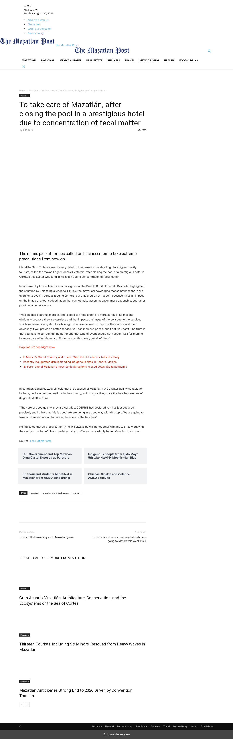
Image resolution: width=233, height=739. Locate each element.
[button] (209, 51)
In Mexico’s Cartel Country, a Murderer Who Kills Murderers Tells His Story (71, 357)
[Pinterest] (81, 138)
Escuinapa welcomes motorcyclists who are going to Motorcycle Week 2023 (119, 539)
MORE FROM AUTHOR (67, 558)
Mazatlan (29, 60)
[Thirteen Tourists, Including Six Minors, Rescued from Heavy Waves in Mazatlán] (82, 623)
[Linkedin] (48, 138)
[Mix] (56, 138)
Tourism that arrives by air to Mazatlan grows (46, 537)
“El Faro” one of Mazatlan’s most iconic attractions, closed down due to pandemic (75, 366)
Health (169, 60)
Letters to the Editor (39, 28)
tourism (76, 493)
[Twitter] (23, 66)
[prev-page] (21, 704)
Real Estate (94, 60)
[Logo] (47, 54)
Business (113, 60)
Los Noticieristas (41, 441)
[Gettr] (123, 138)
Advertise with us (38, 20)
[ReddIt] (64, 138)
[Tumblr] (39, 138)
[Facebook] (23, 138)
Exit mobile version (116, 734)
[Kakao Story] (115, 138)
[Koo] (131, 138)
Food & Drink (188, 60)
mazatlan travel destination (56, 493)
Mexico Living (149, 60)
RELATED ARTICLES (34, 558)
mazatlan (34, 493)
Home (22, 90)
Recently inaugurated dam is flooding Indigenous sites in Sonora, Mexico (70, 362)
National (48, 60)
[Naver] (98, 138)
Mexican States (70, 60)
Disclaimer (33, 24)
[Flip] (106, 138)
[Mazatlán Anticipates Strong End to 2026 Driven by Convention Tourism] (82, 669)
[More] (140, 138)
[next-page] (27, 704)
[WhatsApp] (73, 138)
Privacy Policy (35, 33)
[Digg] (90, 138)
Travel (129, 60)
